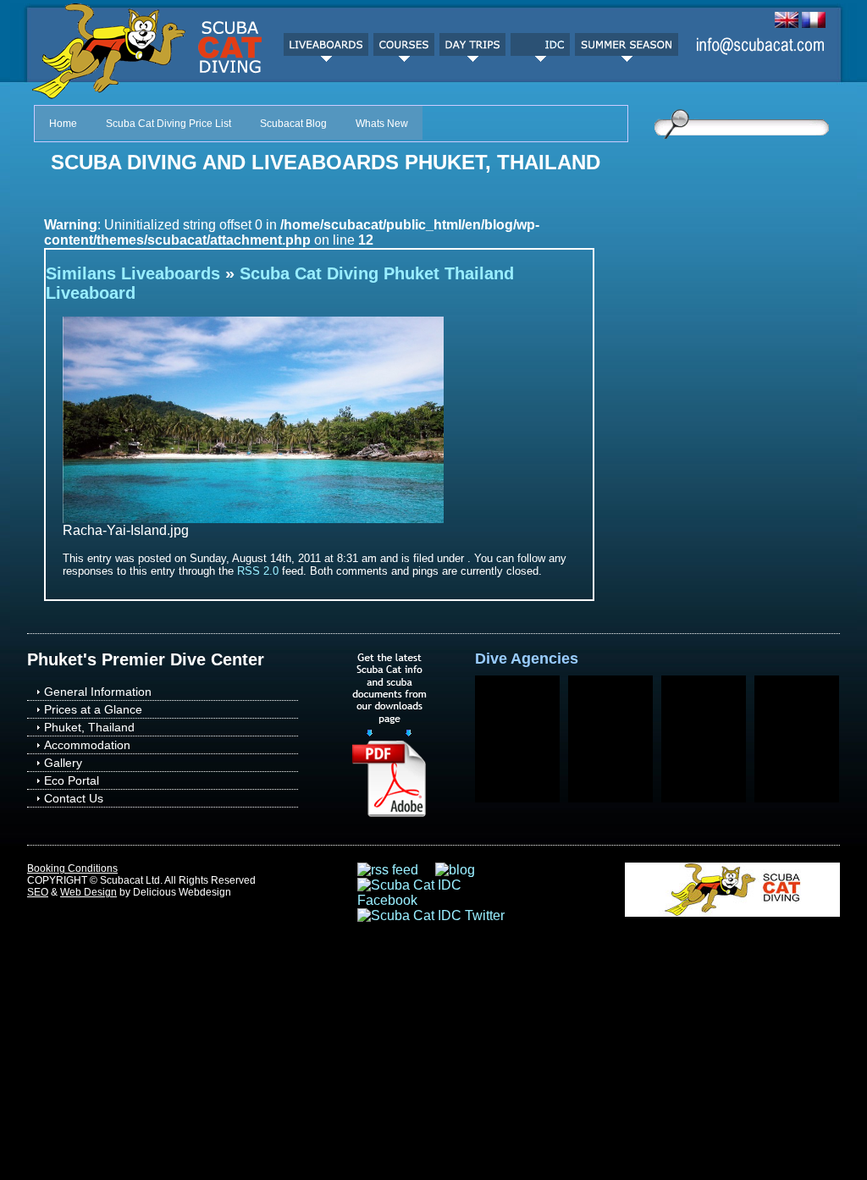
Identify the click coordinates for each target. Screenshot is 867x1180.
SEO (37, 892)
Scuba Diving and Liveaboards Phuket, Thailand (325, 162)
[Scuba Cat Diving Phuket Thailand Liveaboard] (253, 518)
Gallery (63, 762)
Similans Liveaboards (133, 273)
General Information (98, 691)
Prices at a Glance (93, 709)
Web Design (88, 892)
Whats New (382, 124)
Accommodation (87, 745)
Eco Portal (71, 780)
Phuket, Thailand (89, 727)
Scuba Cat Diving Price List (168, 124)
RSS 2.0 (258, 571)
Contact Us (73, 798)
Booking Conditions (72, 868)
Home (63, 124)
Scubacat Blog (293, 124)
